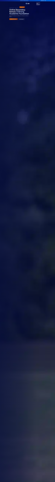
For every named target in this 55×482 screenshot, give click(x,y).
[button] (38, 3)
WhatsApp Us (22, 19)
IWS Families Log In (43, 0)
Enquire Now (22, 7)
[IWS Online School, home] (27, 3)
